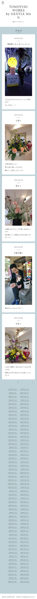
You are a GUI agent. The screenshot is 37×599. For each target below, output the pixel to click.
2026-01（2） (25, 389)
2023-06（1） (13, 422)
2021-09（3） (24, 451)
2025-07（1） (12, 396)
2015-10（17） (12, 581)
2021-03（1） (25, 462)
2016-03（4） (25, 570)
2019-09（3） (24, 494)
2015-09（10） (25, 581)
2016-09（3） (24, 560)
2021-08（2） (13, 454)
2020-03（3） (25, 483)
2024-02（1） (13, 411)
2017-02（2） (13, 552)
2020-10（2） (12, 472)
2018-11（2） (25, 512)
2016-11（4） (25, 556)
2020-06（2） (12, 480)
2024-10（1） (13, 403)
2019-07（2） (25, 498)
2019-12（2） (13, 491)
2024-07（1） (13, 407)
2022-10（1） (25, 429)
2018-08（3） (13, 520)
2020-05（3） (25, 480)
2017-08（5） (13, 541)
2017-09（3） (24, 538)
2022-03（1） (25, 440)
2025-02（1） (13, 400)
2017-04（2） (13, 549)
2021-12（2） (13, 447)
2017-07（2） (25, 541)
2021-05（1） (25, 458)
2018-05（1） (25, 523)
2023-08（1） (13, 418)
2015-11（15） (24, 578)
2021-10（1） (13, 451)
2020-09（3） (25, 472)
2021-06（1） (13, 458)
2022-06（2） (12, 436)
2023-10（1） (13, 414)
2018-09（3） (24, 516)
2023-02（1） (13, 425)
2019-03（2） (25, 505)
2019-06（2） (13, 501)
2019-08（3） (13, 498)
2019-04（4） (13, 505)
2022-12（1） (13, 429)
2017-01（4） (25, 552)
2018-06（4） (13, 523)
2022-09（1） (12, 432)
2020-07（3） (24, 476)
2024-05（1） (25, 407)
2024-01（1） (25, 411)
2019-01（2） (25, 509)
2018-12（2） (13, 512)
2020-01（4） (25, 487)
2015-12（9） (13, 578)
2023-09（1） (24, 414)
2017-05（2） (24, 545)
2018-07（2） (25, 520)
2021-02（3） (13, 465)
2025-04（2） (24, 396)
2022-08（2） (24, 432)
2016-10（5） (13, 560)
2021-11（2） (25, 447)
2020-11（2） (25, 469)
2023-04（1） (25, 422)
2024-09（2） (24, 403)
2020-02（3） (12, 487)
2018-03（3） (25, 527)
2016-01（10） (24, 574)
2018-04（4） (13, 527)
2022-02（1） (13, 443)
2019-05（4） (25, 501)
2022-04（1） (13, 440)
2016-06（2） (13, 567)
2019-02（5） (13, 509)
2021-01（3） (25, 465)
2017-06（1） (13, 545)
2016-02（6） (12, 574)
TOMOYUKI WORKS (14, 597)
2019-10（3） (13, 494)
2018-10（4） (13, 516)
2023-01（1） (25, 425)
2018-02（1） (13, 530)
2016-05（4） (25, 567)
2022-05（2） (25, 436)
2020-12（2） (13, 469)
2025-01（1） (25, 400)
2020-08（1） (12, 476)
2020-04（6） (12, 483)
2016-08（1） (13, 563)
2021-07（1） (25, 454)
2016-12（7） (13, 556)
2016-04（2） (13, 570)
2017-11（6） (25, 534)
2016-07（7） (25, 563)
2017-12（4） (13, 534)
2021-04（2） (13, 462)
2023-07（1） (25, 418)
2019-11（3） (25, 491)
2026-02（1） (13, 389)
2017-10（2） (13, 538)
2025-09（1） (24, 393)
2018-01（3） (25, 530)
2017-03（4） (25, 549)
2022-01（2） (25, 443)
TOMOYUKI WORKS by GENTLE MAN (18, 12)
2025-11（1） (13, 393)
